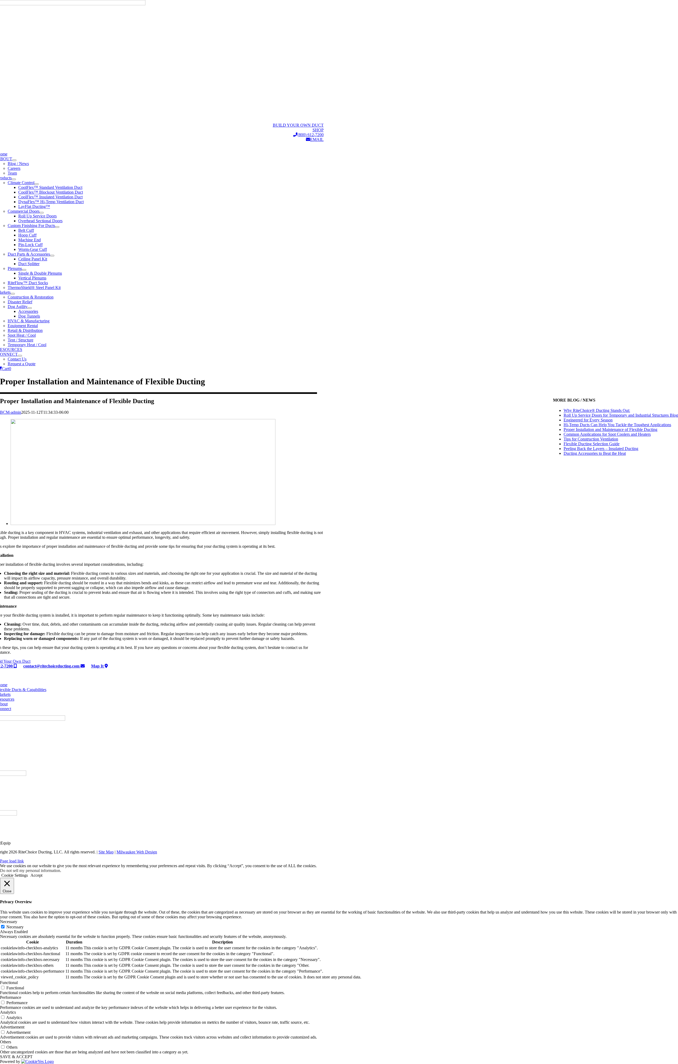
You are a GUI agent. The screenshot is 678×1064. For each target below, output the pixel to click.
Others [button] (5, 1042)
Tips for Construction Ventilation (591, 439)
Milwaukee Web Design (137, 852)
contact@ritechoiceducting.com (52, 666)
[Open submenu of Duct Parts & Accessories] (52, 255)
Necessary (15, 927)
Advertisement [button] (12, 1027)
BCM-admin (10, 412)
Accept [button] (36, 875)
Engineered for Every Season (588, 420)
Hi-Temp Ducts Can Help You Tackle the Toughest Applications (617, 424)
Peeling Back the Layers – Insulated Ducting (601, 448)
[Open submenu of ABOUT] (14, 160)
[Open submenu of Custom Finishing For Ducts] (57, 227)
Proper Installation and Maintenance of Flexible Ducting (610, 429)
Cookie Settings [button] (14, 875)
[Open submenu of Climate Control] (36, 184)
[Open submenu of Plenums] (24, 270)
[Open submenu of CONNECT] (20, 356)
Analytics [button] (8, 1012)
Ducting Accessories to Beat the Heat (595, 453)
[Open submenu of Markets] (13, 294)
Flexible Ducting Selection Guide (591, 444)
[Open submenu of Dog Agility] (30, 308)
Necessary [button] (8, 921)
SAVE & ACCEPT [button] (16, 1056)
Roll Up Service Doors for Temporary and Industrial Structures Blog (621, 415)
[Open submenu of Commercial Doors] (41, 212)
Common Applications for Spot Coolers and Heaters (607, 434)
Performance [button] (10, 997)
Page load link (12, 861)
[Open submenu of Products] (14, 179)
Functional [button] (9, 982)
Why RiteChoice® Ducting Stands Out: (597, 410)
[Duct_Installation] (143, 523)
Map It (98, 666)
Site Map (106, 852)
